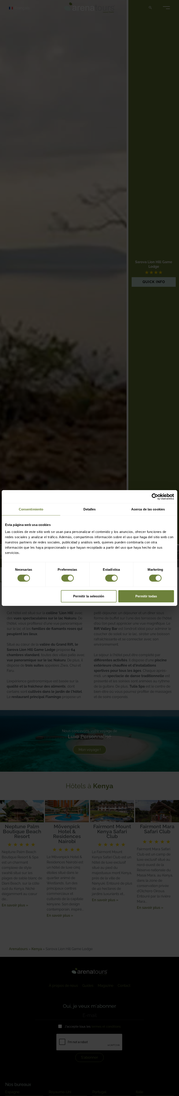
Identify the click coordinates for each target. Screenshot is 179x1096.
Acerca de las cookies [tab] (148, 509)
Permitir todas (146, 596)
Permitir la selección (88, 596)
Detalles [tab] (89, 509)
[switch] (67, 578)
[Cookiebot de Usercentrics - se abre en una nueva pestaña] (155, 496)
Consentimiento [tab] (31, 509)
